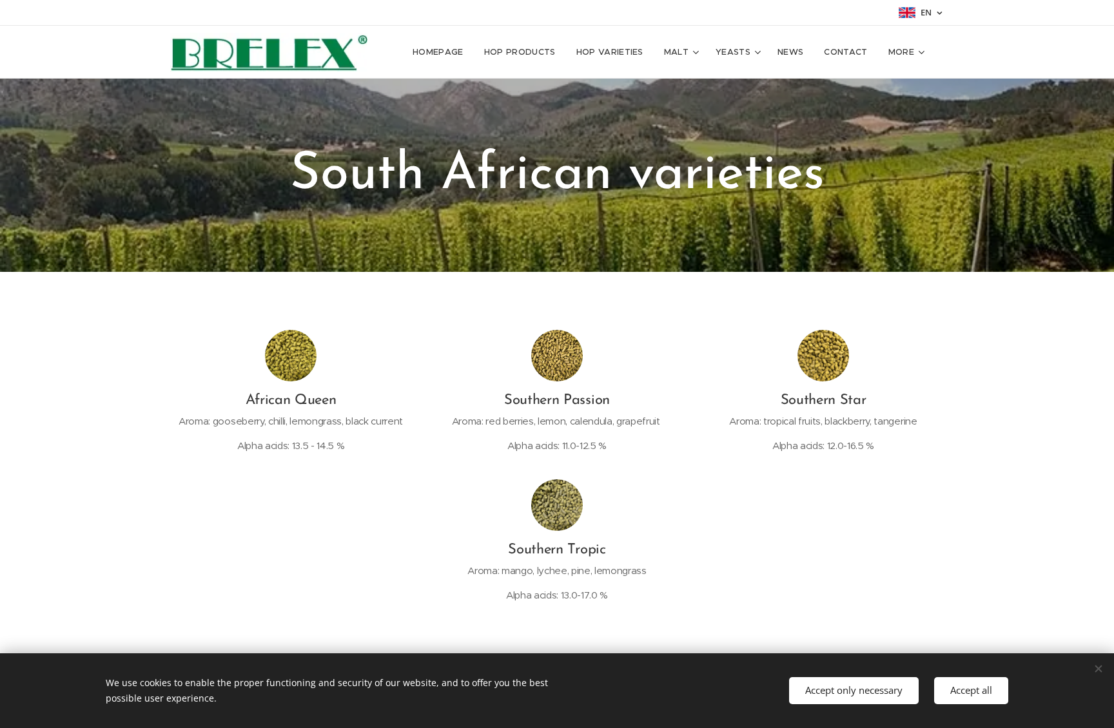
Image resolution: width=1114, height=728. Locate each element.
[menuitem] (441, 52)
